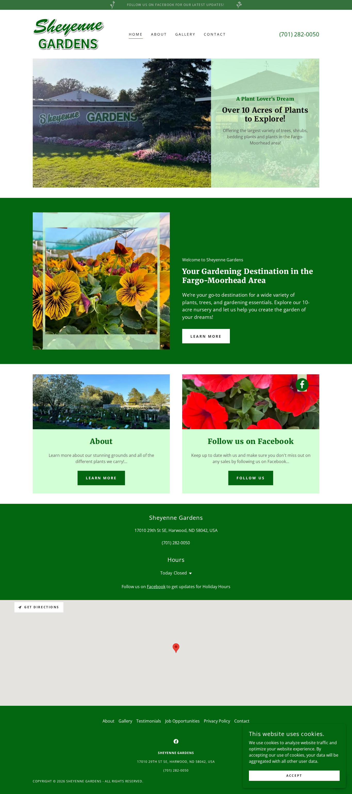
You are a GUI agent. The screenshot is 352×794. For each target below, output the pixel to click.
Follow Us (251, 477)
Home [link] (136, 34)
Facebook (156, 586)
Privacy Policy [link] (217, 721)
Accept (294, 775)
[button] (189, 573)
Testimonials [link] (148, 721)
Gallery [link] (185, 34)
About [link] (159, 34)
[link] (68, 34)
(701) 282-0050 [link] (299, 34)
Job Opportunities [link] (182, 721)
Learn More (206, 336)
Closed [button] (180, 573)
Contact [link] (215, 34)
